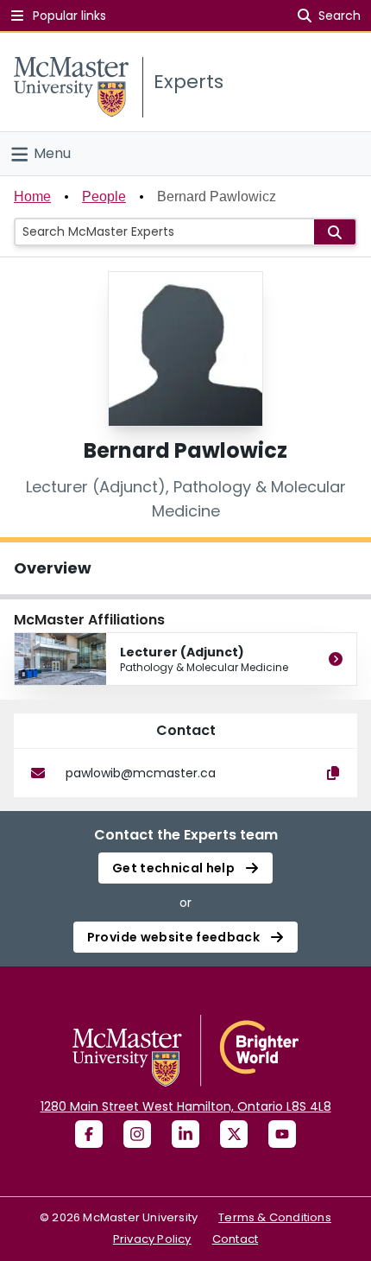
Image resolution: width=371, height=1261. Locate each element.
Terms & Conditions (274, 1217)
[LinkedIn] (185, 1134)
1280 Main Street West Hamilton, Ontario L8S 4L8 (186, 1106)
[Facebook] (89, 1134)
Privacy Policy (152, 1239)
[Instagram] (137, 1134)
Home (32, 196)
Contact (235, 1239)
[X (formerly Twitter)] (234, 1134)
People (104, 196)
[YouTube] (282, 1134)
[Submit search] (334, 231)
